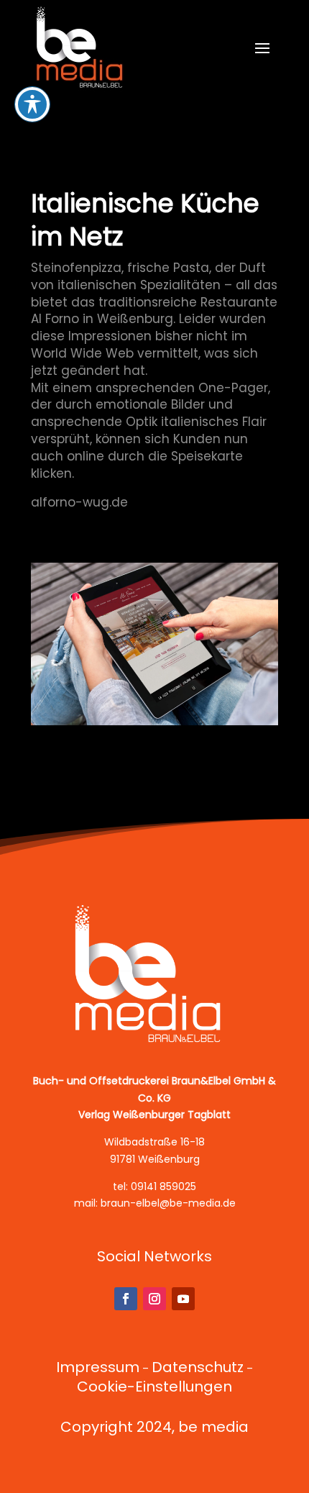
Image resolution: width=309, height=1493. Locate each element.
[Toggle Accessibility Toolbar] (32, 104)
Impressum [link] (97, 1367)
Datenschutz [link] (198, 1367)
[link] (80, 47)
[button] (262, 47)
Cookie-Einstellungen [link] (154, 1386)
